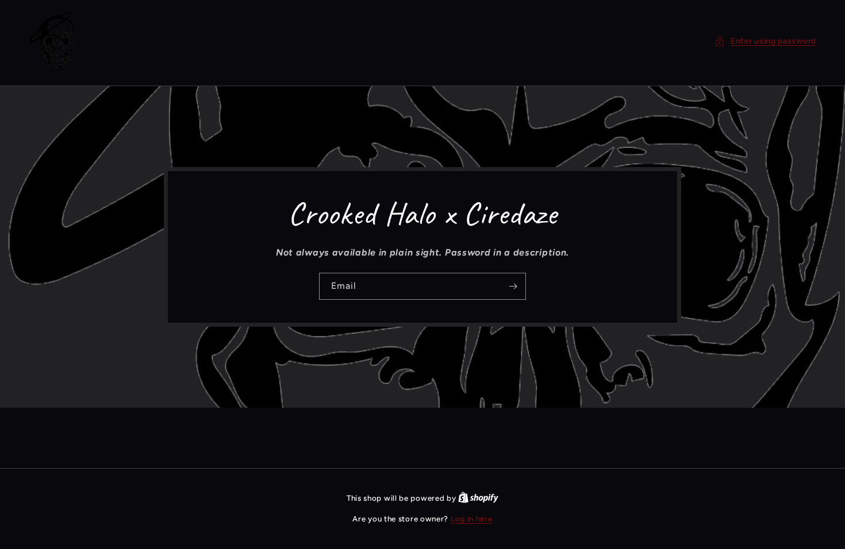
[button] (765, 41)
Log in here (472, 519)
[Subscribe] (512, 286)
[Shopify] (478, 498)
